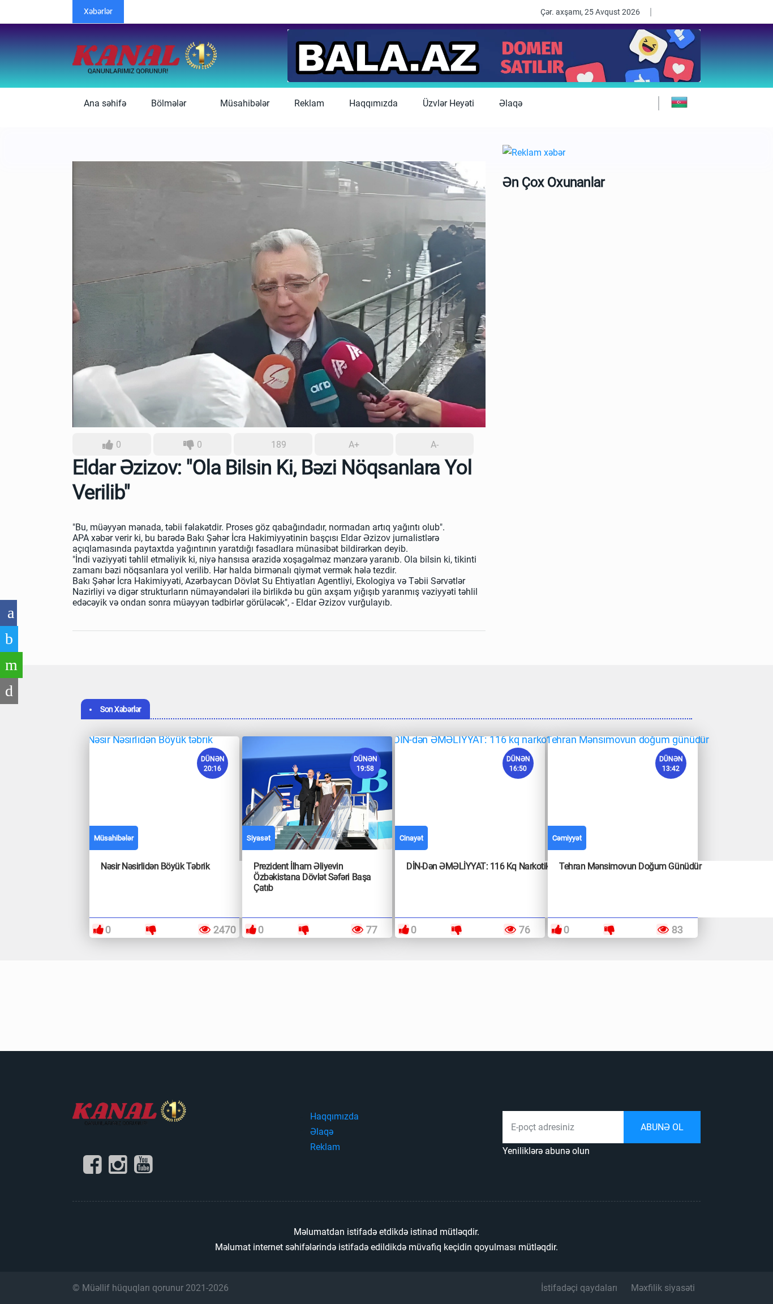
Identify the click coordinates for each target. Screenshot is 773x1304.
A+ (354, 444)
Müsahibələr (244, 103)
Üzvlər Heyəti (448, 103)
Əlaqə (510, 103)
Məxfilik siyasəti (663, 1287)
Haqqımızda (373, 103)
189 (277, 444)
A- (435, 444)
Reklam (309, 103)
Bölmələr (169, 103)
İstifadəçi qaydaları (579, 1287)
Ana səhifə (105, 103)
